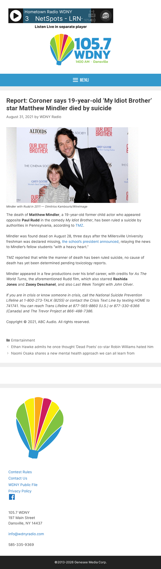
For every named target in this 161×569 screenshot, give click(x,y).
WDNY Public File (23, 485)
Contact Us (17, 478)
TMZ (79, 225)
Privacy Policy (19, 491)
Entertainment (23, 340)
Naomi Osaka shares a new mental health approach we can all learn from (73, 353)
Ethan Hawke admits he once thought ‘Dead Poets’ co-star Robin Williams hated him (82, 347)
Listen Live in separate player (61, 27)
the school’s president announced (90, 241)
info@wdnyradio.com (26, 534)
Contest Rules (20, 472)
